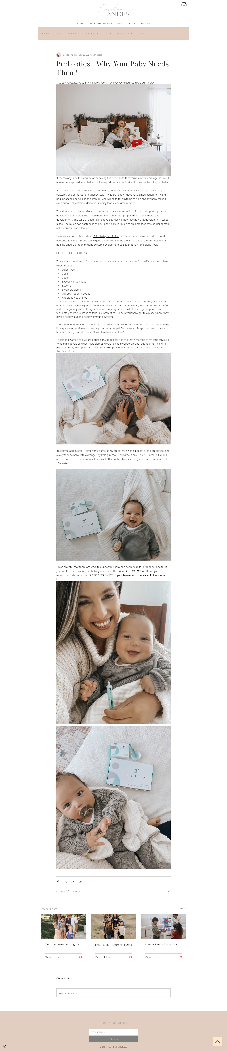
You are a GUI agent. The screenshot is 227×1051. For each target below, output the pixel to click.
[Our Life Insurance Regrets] (63, 926)
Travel (58, 33)
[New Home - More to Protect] (113, 926)
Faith (108, 33)
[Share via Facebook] (57, 881)
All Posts (45, 33)
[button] (182, 33)
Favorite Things (124, 33)
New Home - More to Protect (113, 944)
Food (141, 33)
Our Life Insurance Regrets (62, 944)
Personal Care (92, 33)
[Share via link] (80, 881)
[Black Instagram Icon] (4, 1046)
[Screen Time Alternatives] (163, 926)
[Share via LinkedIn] (72, 881)
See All (183, 908)
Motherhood (73, 33)
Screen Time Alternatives (161, 944)
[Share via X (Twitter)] (65, 881)
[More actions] (169, 55)
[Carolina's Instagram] (184, 5)
